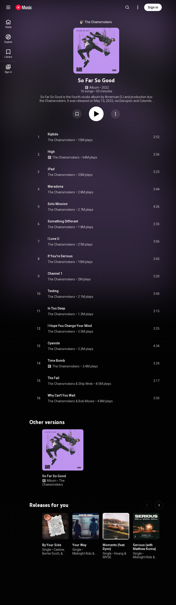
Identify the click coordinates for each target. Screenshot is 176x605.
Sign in (153, 7)
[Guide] (8, 7)
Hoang (119, 553)
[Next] (159, 505)
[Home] (24, 7)
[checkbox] (156, 137)
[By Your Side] (55, 526)
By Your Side (51, 545)
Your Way (79, 545)
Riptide (53, 134)
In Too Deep (56, 308)
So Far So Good (54, 476)
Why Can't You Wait (61, 395)
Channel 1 (55, 273)
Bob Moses (86, 401)
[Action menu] (115, 113)
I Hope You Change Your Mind (70, 326)
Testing (53, 291)
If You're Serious (60, 256)
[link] (8, 23)
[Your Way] (85, 526)
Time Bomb (56, 360)
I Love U (53, 239)
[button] (77, 113)
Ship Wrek (85, 384)
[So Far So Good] (62, 450)
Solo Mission (58, 204)
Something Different (63, 221)
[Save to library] (77, 114)
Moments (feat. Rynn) (114, 547)
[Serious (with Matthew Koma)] (146, 526)
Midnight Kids (82, 553)
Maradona (55, 186)
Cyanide (54, 343)
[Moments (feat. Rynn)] (116, 526)
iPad (51, 169)
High (51, 151)
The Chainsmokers (98, 22)
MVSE (107, 557)
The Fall (53, 378)
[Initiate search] (127, 7)
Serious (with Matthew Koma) (144, 547)
